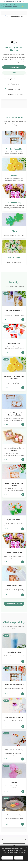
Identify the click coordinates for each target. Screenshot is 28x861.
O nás (14, 840)
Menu (25, 5)
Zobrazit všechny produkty (14, 603)
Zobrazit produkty (14, 67)
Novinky (14, 72)
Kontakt (14, 845)
